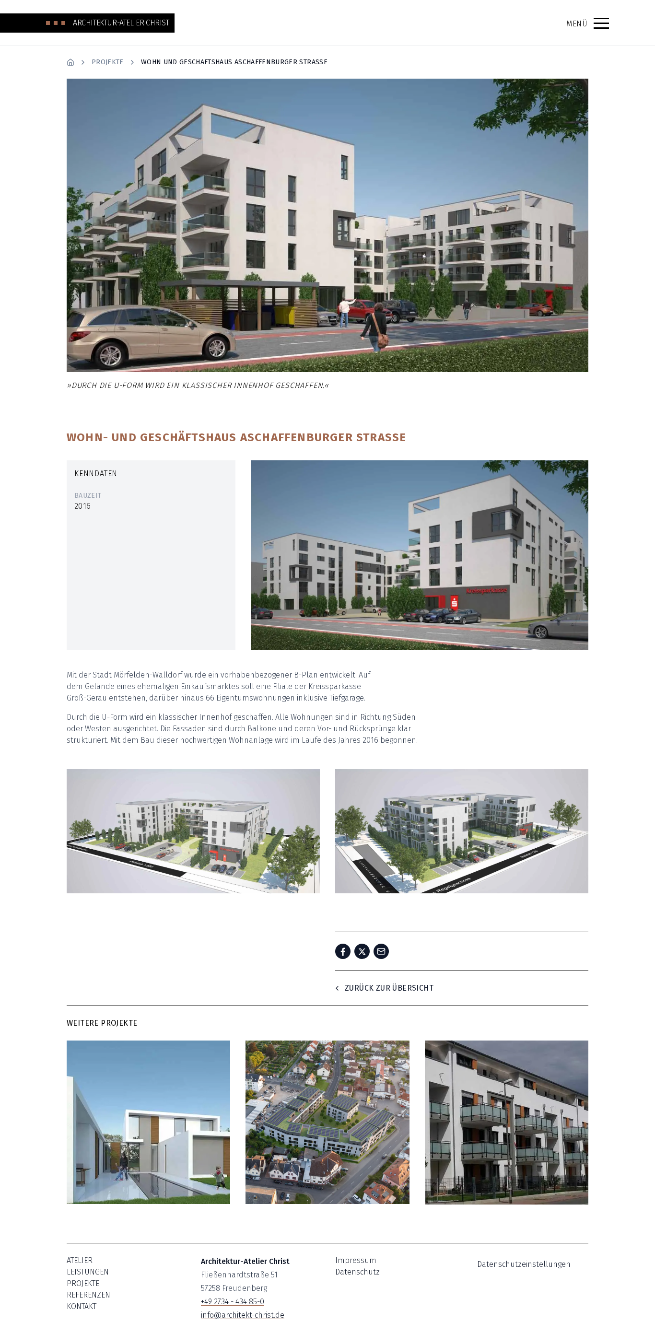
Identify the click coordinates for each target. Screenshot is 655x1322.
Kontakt (81, 1306)
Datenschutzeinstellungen (524, 1264)
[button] (601, 23)
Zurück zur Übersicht (389, 988)
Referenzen (88, 1294)
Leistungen (88, 1271)
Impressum (355, 1260)
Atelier (80, 1260)
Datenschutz (357, 1271)
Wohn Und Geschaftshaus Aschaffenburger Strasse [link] (234, 62)
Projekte (108, 62)
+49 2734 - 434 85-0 (232, 1301)
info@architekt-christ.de (242, 1315)
